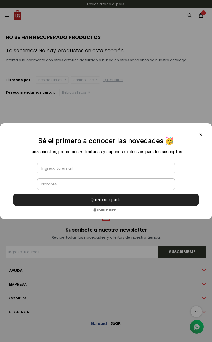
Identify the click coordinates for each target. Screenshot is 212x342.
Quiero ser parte (106, 199)
